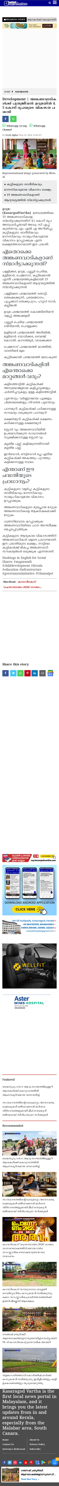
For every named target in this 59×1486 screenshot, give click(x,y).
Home (7, 92)
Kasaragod (21, 92)
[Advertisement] (29, 58)
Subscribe (35, 1449)
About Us (34, 1440)
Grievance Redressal (13, 1449)
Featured (8, 1079)
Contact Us (8, 1444)
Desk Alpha (12, 135)
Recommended (12, 1126)
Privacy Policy (37, 1444)
